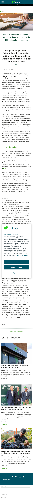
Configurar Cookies (16, 273)
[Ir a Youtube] (16, 476)
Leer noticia (4, 381)
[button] (2, 11)
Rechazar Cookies (16, 267)
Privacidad (3, 491)
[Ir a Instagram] (23, 476)
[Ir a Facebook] (12, 476)
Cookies (3, 489)
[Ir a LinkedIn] (20, 476)
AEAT (4, 168)
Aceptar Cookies (16, 262)
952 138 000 (6, 480)
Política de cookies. (22, 255)
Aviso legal (3, 486)
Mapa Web (3, 497)
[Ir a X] (10, 476)
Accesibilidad (4, 494)
